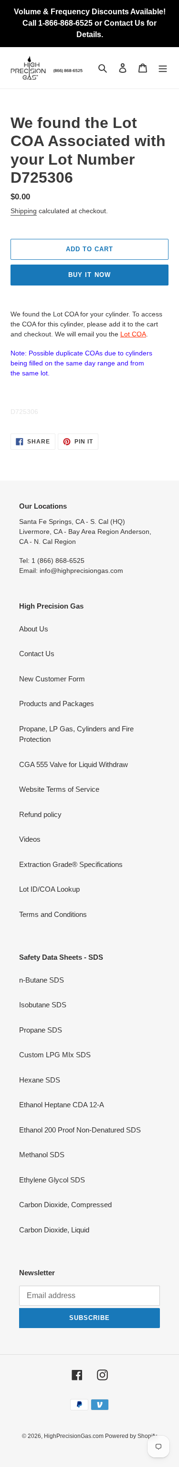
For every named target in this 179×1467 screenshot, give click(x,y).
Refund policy (40, 814)
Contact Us (36, 654)
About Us (33, 629)
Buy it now (89, 274)
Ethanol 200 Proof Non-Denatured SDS (80, 1130)
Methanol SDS (41, 1155)
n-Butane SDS (41, 980)
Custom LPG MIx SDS (55, 1055)
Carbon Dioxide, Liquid (54, 1230)
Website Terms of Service (59, 789)
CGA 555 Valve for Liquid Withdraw (73, 764)
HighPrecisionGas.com (74, 1436)
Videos (30, 839)
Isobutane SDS (42, 1005)
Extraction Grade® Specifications (71, 864)
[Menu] (163, 68)
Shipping (24, 211)
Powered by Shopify (131, 1436)
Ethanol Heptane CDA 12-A (61, 1105)
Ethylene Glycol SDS (52, 1180)
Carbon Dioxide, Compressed (65, 1205)
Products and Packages (56, 703)
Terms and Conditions (53, 914)
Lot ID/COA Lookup (49, 889)
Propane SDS (40, 1030)
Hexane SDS (39, 1080)
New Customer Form (52, 679)
